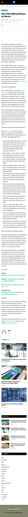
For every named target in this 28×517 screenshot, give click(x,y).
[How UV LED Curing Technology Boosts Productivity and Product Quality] (14, 372)
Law (2, 485)
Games (3, 478)
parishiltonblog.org (10, 321)
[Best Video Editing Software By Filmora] (14, 33)
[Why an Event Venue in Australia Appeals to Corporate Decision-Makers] (5, 445)
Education (4, 471)
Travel (3, 499)
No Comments (9, 21)
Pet (2, 492)
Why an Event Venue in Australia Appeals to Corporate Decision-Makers (18, 445)
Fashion (3, 474)
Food (3, 476)
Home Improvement (6, 483)
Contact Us (10, 509)
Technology (4, 10)
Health (3, 480)
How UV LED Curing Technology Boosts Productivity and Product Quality (10, 382)
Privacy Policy (17, 509)
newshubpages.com (12, 323)
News (3, 490)
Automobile (4, 460)
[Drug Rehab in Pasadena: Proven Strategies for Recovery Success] (5, 438)
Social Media (4, 494)
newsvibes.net (23, 81)
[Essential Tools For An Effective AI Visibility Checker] (14, 395)
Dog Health (4, 469)
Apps (3, 457)
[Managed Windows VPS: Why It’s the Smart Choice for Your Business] (14, 350)
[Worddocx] (14, 2)
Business (3, 464)
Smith (7, 19)
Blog (3, 462)
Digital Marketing (5, 467)
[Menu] (2, 2)
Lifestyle (3, 487)
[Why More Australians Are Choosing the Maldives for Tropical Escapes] (5, 422)
